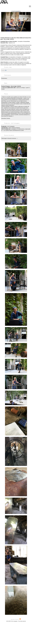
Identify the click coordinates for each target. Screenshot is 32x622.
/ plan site (13, 619)
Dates (5, 83)
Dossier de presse (9, 135)
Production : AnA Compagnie (12, 123)
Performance (7, 75)
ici (17, 138)
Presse (6, 93)
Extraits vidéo (8, 67)
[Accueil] (4, 3)
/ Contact (16, 619)
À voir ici (3, 70)
